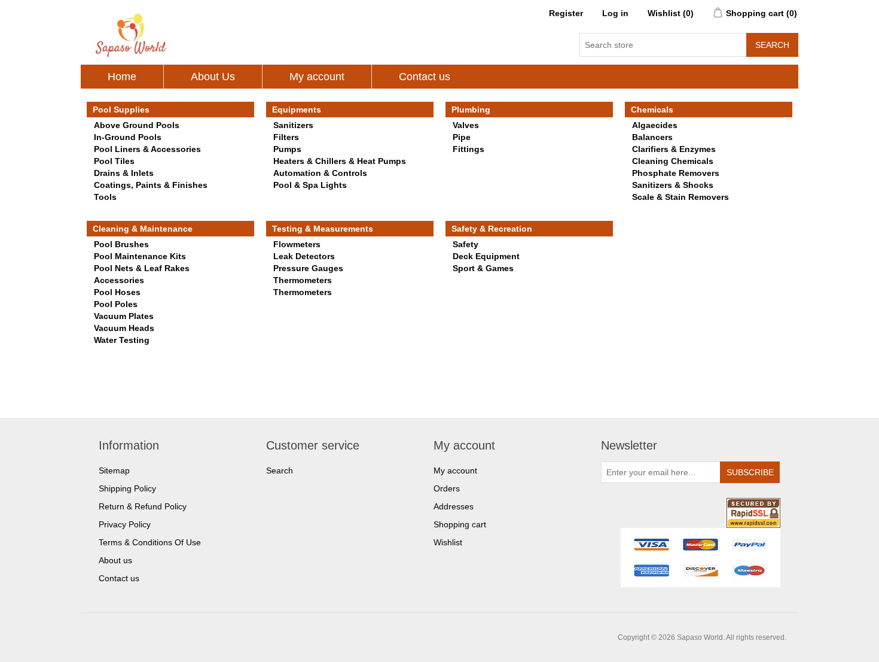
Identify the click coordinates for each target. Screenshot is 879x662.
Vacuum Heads (124, 328)
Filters (286, 137)
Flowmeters (297, 244)
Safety (465, 244)
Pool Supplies (121, 109)
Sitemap (114, 470)
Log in (615, 13)
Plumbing (470, 109)
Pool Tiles (114, 161)
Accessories (119, 280)
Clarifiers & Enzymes (674, 149)
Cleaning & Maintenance (143, 228)
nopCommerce (158, 637)
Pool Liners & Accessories (147, 149)
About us (115, 560)
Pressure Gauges (308, 268)
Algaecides (654, 125)
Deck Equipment (486, 256)
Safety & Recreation (491, 228)
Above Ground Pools (136, 125)
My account (316, 77)
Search (279, 470)
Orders (447, 488)
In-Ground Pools (127, 137)
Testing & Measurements (322, 228)
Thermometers (302, 280)
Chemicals (652, 109)
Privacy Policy (125, 524)
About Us (213, 77)
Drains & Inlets (124, 173)
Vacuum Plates (124, 316)
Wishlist (448, 542)
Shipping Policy (127, 488)
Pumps (287, 149)
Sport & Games (483, 268)
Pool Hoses (117, 292)
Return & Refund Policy (143, 506)
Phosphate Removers (675, 173)
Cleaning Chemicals (672, 161)
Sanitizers (293, 125)
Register (566, 13)
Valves (466, 125)
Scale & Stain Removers (680, 197)
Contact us (424, 77)
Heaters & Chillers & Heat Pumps (339, 161)
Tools (105, 197)
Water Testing (121, 340)
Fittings (468, 149)
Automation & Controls (320, 173)
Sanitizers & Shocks (672, 185)
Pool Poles (116, 304)
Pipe (462, 137)
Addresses (454, 506)
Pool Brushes (121, 244)
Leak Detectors (304, 256)
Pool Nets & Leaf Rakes (142, 268)
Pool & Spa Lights (310, 185)
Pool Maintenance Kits (140, 256)
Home (122, 77)
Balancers (652, 137)
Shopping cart (460, 524)
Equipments (296, 109)
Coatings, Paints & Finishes (150, 185)
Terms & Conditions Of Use (150, 542)
